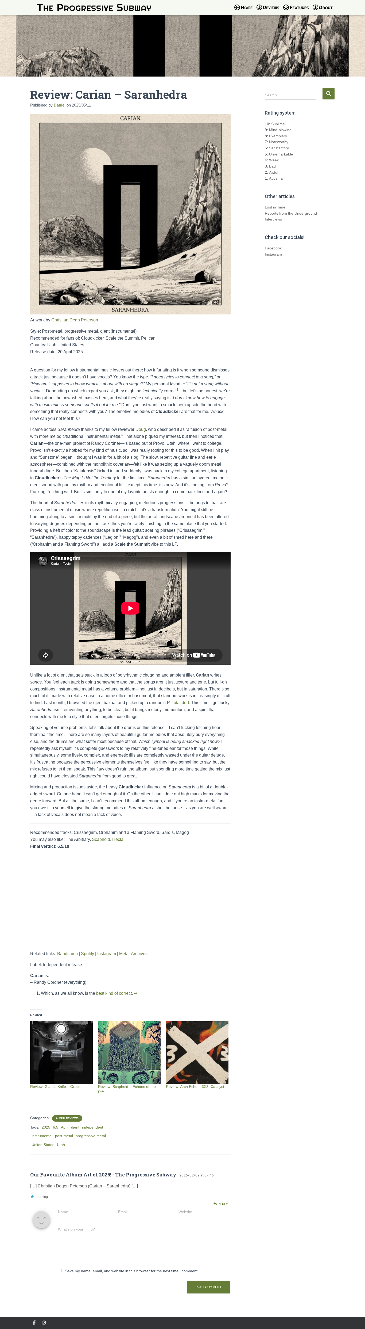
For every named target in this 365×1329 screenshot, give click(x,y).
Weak (274, 160)
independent (92, 1127)
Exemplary (278, 136)
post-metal (64, 1136)
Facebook (273, 248)
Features (297, 10)
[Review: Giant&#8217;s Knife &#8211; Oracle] (61, 1052)
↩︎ (135, 993)
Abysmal (276, 178)
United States (43, 1144)
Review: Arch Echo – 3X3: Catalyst (195, 1086)
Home (245, 10)
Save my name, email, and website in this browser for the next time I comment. (132, 1271)
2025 (46, 1127)
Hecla (117, 839)
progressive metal (91, 1136)
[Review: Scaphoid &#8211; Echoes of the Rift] (129, 1052)
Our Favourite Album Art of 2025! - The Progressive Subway (103, 1174)
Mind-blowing (280, 130)
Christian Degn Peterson (74, 320)
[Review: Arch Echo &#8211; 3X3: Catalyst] (197, 1052)
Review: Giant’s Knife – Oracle (55, 1086)
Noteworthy (278, 142)
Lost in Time (275, 207)
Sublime (278, 124)
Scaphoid (101, 839)
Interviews (273, 219)
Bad (272, 166)
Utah (61, 1144)
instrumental (42, 1136)
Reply (222, 1204)
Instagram (106, 953)
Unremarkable (281, 154)
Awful (273, 172)
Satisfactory (279, 148)
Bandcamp (67, 953)
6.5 (55, 1127)
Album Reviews (67, 1118)
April (64, 1127)
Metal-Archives (133, 953)
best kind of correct (114, 993)
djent (75, 1127)
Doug (140, 429)
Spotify (87, 953)
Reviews (269, 10)
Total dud (180, 702)
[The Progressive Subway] (94, 7)
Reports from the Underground (291, 213)
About (325, 10)
